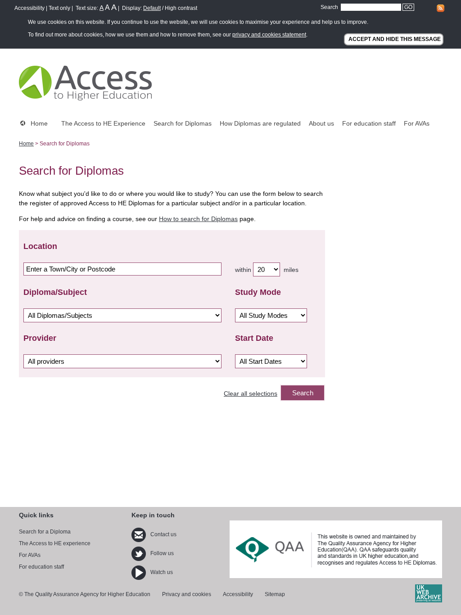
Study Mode (258, 292)
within (243, 269)
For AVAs (416, 123)
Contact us (163, 534)
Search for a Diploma (45, 532)
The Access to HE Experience (103, 123)
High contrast (181, 8)
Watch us (161, 572)
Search (329, 7)
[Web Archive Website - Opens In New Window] (428, 600)
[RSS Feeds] (440, 11)
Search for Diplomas (183, 123)
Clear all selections (250, 393)
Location (40, 246)
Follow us (162, 553)
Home (39, 123)
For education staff (369, 123)
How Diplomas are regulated (260, 123)
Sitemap (275, 594)
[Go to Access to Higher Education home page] (85, 83)
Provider (39, 338)
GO (408, 7)
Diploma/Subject (55, 292)
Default (152, 8)
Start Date (254, 338)
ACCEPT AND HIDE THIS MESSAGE (394, 39)
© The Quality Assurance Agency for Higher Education (84, 594)
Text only (59, 8)
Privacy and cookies (186, 594)
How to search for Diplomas (198, 218)
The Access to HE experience (54, 543)
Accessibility (29, 8)
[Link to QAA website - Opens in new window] (336, 549)
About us (321, 123)
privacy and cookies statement (269, 35)
